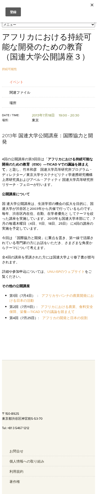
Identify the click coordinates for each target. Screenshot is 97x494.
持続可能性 (9, 69)
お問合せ (16, 451)
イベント (16, 82)
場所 (12, 102)
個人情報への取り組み (26, 461)
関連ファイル (19, 92)
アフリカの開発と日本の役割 (65, 317)
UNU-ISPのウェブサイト (66, 271)
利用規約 (16, 471)
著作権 (14, 481)
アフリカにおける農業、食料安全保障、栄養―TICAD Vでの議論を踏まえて (51, 309)
